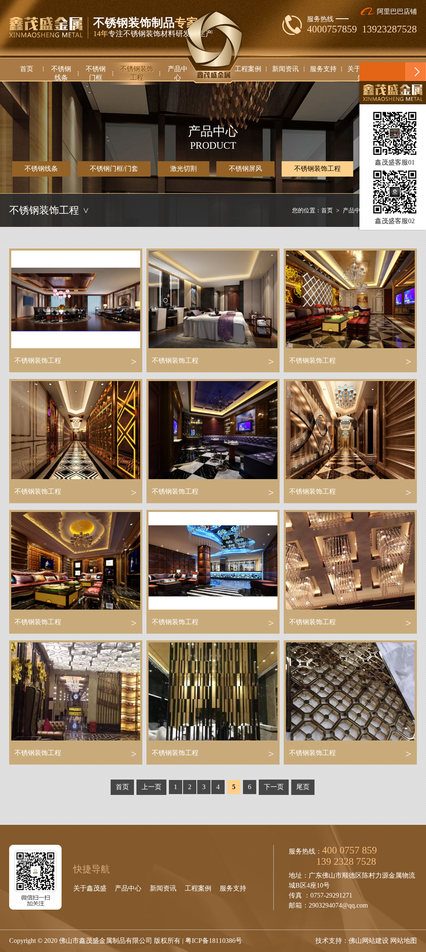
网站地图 (403, 940)
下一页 (274, 786)
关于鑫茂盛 (89, 888)
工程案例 (198, 888)
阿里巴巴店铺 (396, 11)
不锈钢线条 (41, 168)
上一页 (151, 786)
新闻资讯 (163, 888)
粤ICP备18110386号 (213, 940)
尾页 (303, 786)
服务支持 (233, 888)
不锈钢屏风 (245, 168)
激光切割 (183, 168)
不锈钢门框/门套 (114, 168)
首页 (327, 210)
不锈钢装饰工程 (317, 168)
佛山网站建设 (369, 940)
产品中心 (354, 210)
